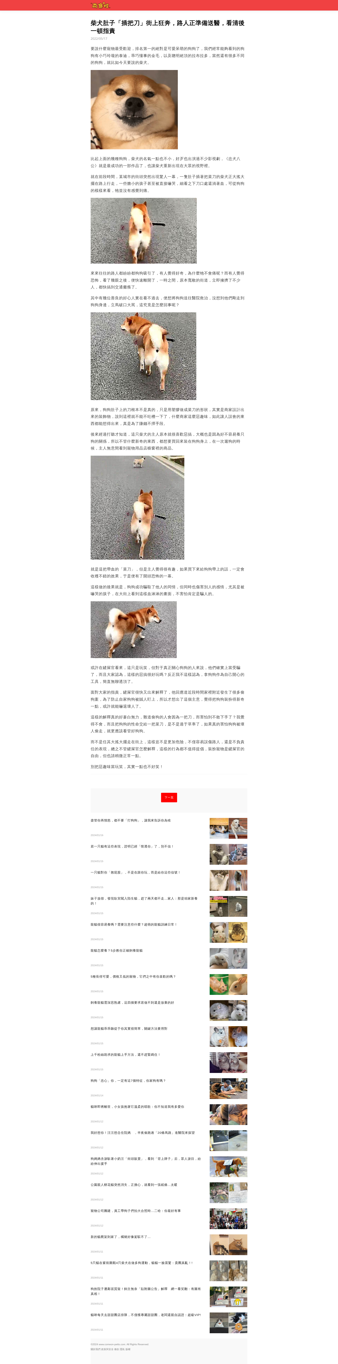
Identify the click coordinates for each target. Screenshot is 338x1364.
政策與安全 (107, 1349)
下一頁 (169, 797)
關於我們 (96, 1349)
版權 (128, 1349)
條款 (116, 1349)
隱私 (122, 1349)
